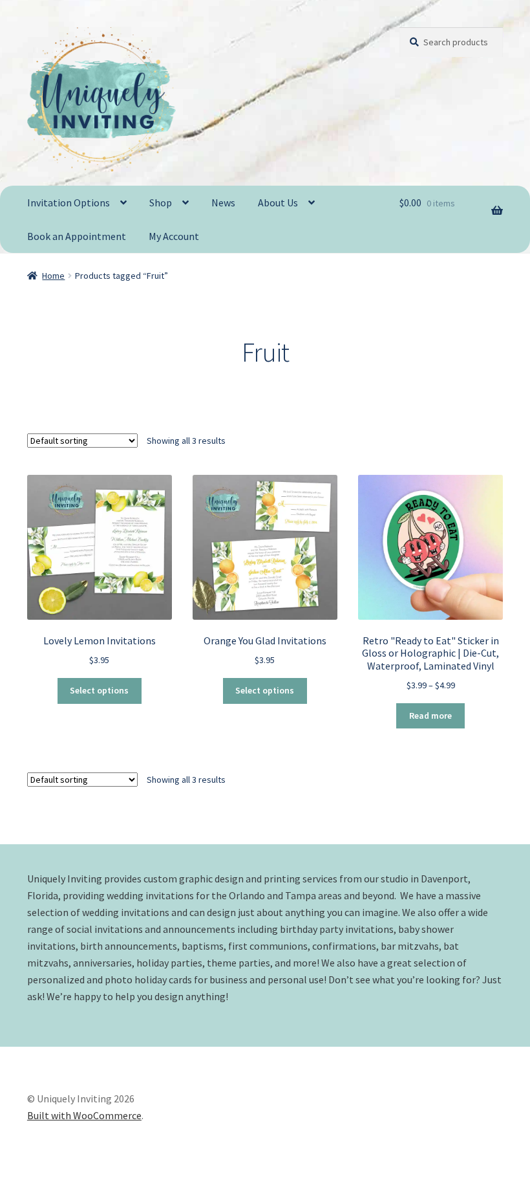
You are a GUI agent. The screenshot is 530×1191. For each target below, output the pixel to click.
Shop (160, 202)
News (223, 202)
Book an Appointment (76, 236)
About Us (278, 202)
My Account (174, 236)
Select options (99, 690)
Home (53, 275)
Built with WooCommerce (84, 1115)
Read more (430, 715)
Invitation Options (68, 202)
